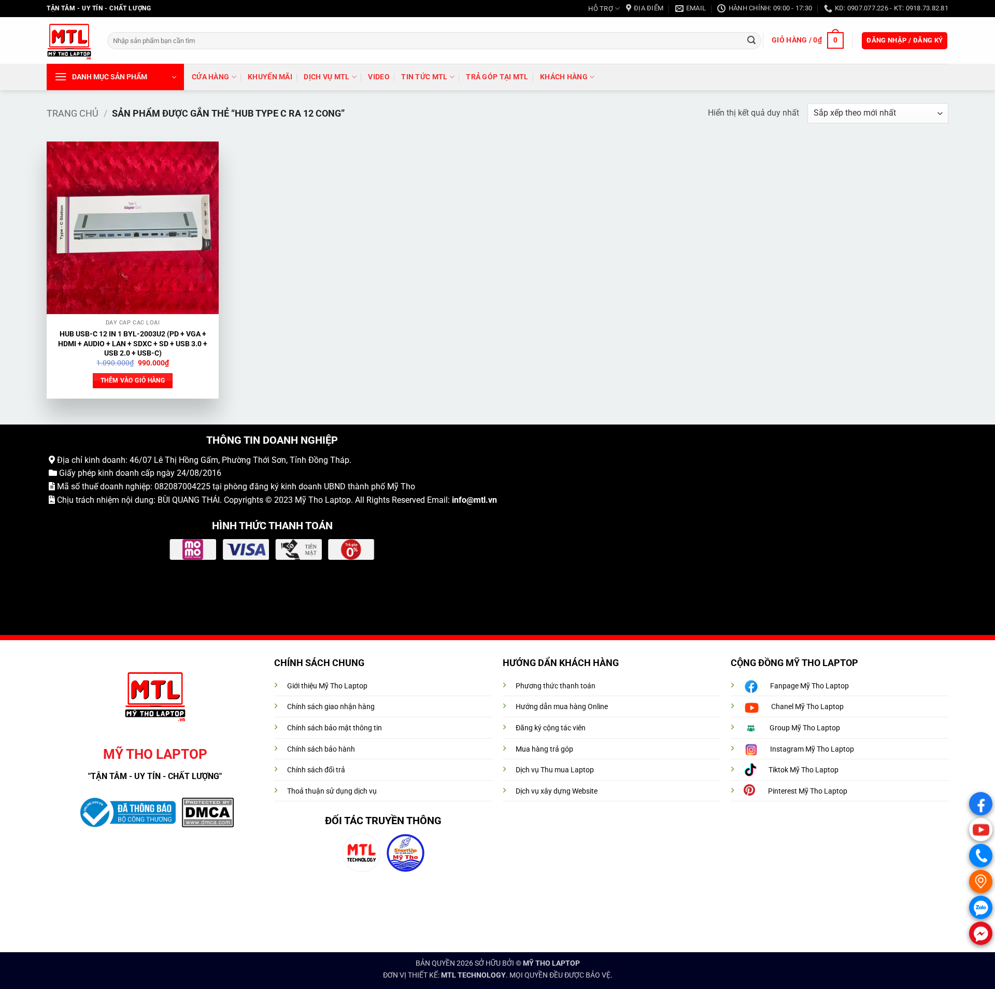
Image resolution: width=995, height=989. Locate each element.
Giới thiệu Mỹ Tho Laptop (327, 686)
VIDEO (378, 77)
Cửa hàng (210, 77)
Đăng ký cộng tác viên (551, 728)
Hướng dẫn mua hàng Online (562, 706)
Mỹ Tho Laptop (323, 500)
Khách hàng (564, 77)
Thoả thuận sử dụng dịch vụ (332, 791)
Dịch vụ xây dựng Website (557, 791)
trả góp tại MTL (497, 77)
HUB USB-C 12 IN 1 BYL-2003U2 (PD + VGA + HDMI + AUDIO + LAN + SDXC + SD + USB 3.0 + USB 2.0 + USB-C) (132, 344)
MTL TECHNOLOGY (473, 975)
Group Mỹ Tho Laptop (805, 728)
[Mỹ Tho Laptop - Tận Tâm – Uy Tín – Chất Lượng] (69, 40)
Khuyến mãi (270, 77)
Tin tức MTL (424, 77)
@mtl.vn (481, 500)
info (459, 500)
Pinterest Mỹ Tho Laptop (807, 791)
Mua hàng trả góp (544, 749)
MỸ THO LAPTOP (551, 963)
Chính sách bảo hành (321, 749)
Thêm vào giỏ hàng (133, 380)
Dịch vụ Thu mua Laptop (555, 770)
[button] (807, 40)
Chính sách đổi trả (316, 770)
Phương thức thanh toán (555, 686)
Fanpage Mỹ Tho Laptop (809, 686)
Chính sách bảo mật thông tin (334, 728)
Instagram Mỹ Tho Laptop (812, 749)
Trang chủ (72, 113)
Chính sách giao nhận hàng (331, 706)
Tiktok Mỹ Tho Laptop (803, 770)
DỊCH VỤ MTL (326, 77)
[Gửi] (751, 40)
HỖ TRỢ (600, 8)
